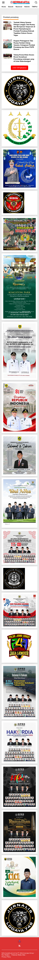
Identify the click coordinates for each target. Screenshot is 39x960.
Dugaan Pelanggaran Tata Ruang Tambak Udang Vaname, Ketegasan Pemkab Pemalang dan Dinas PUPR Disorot (24, 45)
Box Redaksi (6, 955)
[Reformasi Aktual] (20, 2)
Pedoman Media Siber (18, 955)
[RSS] (19, 945)
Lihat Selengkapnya (19, 68)
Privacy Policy (6, 957)
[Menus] (3, 2)
